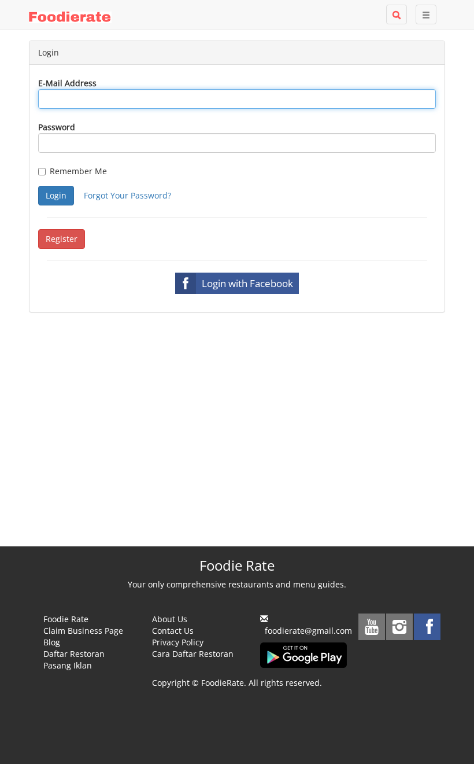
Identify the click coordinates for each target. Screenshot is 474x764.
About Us (169, 619)
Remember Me (78, 171)
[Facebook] (427, 627)
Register (61, 238)
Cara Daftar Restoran (193, 653)
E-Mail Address (67, 83)
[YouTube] (371, 627)
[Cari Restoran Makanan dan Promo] (396, 14)
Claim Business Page (83, 630)
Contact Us (173, 630)
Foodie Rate (65, 619)
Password (56, 127)
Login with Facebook (247, 283)
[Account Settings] (426, 14)
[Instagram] (399, 627)
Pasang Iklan (67, 665)
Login (56, 195)
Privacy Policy (177, 642)
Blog (51, 642)
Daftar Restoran (74, 653)
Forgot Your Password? (127, 195)
